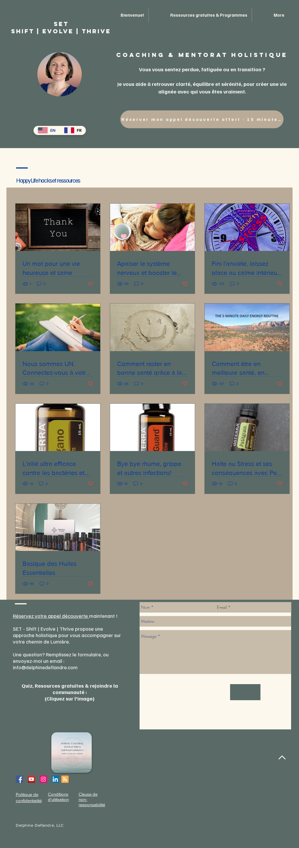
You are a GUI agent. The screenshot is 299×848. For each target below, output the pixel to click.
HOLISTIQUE (259, 54)
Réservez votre (30, 616)
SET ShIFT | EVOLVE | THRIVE (61, 27)
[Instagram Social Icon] (43, 779)
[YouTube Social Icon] (31, 779)
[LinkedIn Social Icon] (55, 779)
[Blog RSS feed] (65, 779)
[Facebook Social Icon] (19, 779)
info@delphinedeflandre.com (45, 667)
